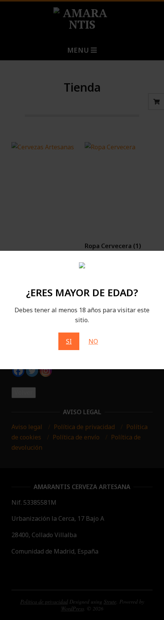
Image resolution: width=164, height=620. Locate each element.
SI (69, 341)
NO (93, 341)
